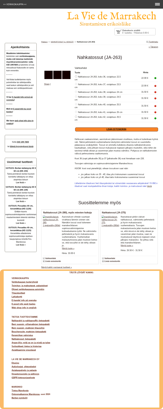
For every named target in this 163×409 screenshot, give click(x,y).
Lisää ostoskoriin (53, 261)
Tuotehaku (153, 42)
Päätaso (44, 42)
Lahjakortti (17, 296)
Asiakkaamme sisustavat (24, 350)
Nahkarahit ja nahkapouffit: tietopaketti (31, 320)
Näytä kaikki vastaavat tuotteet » (56, 267)
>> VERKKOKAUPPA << (15, 4)
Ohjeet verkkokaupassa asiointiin (28, 289)
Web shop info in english (24, 307)
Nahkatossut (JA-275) (114, 212)
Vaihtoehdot (50, 258)
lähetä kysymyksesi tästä (21, 146)
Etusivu (15, 363)
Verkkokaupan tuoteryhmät (25, 282)
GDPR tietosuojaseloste (23, 377)
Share (47, 84)
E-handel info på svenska (24, 300)
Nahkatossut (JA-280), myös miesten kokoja (67, 212)
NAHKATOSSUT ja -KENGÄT (62, 42)
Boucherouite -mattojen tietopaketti (29, 331)
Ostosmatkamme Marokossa (25, 394)
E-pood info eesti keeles (23, 304)
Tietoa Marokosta (20, 390)
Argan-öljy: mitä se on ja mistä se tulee (31, 342)
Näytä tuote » (68, 248)
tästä (149, 186)
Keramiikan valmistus (22, 335)
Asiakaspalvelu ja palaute (24, 370)
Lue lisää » (21, 182)
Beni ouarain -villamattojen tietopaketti (31, 324)
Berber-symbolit (19, 398)
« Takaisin (153, 47)
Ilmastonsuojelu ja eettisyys (25, 374)
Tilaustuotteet (18, 293)
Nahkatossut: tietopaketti (24, 339)
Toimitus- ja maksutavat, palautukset (30, 285)
